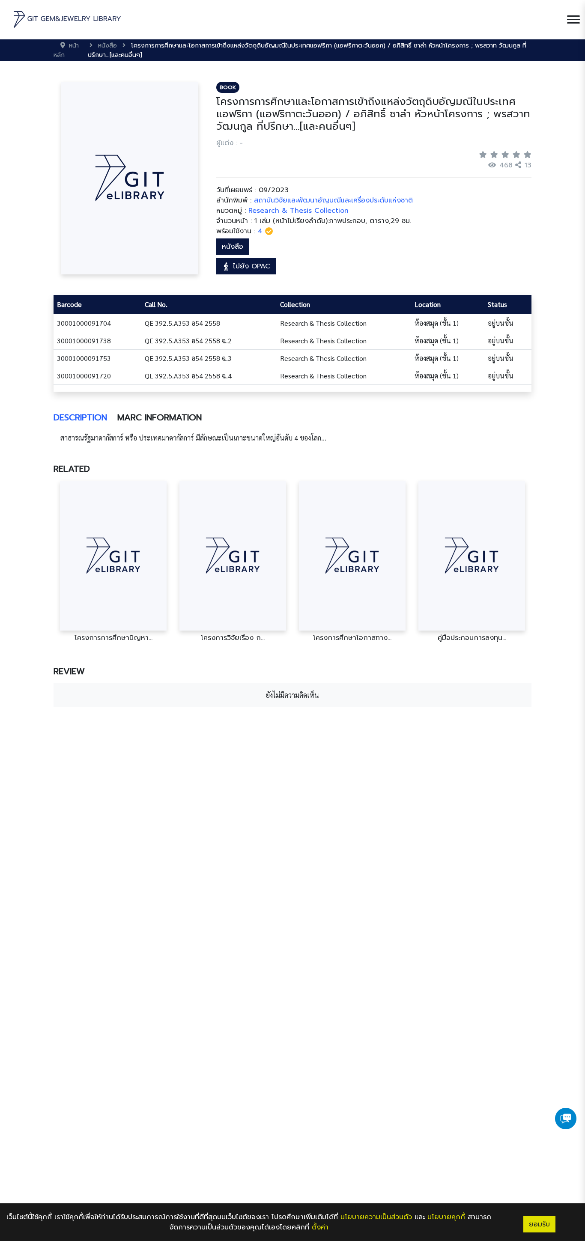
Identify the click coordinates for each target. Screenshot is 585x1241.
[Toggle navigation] (573, 20)
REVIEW (69, 671)
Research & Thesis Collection (298, 210)
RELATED (72, 469)
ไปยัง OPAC (250, 266)
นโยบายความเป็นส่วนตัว (376, 1217)
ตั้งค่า (320, 1227)
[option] (113, 561)
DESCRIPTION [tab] (80, 417)
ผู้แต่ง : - (229, 143)
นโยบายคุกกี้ (446, 1217)
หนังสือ (232, 246)
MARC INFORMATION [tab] (159, 417)
